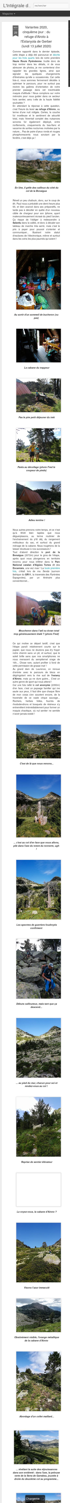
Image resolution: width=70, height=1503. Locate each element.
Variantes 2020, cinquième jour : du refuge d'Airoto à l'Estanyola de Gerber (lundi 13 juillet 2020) (36, 36)
